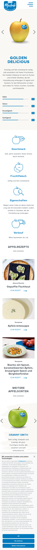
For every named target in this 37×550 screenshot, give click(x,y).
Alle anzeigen (18, 251)
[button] (34, 456)
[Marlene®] (10, 10)
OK (18, 536)
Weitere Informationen (18, 545)
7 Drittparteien (22, 461)
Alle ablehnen (18, 541)
